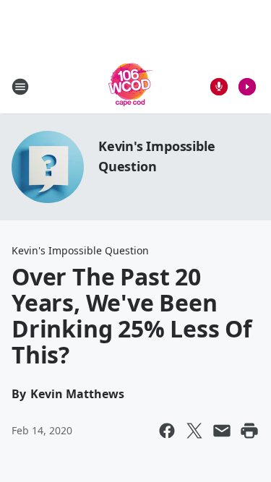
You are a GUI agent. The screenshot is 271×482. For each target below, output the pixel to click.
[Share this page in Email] (222, 431)
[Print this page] (249, 431)
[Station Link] (130, 86)
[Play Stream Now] (247, 86)
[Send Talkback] (219, 86)
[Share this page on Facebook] (167, 431)
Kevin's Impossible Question (80, 250)
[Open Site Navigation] (20, 86)
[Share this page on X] (194, 431)
